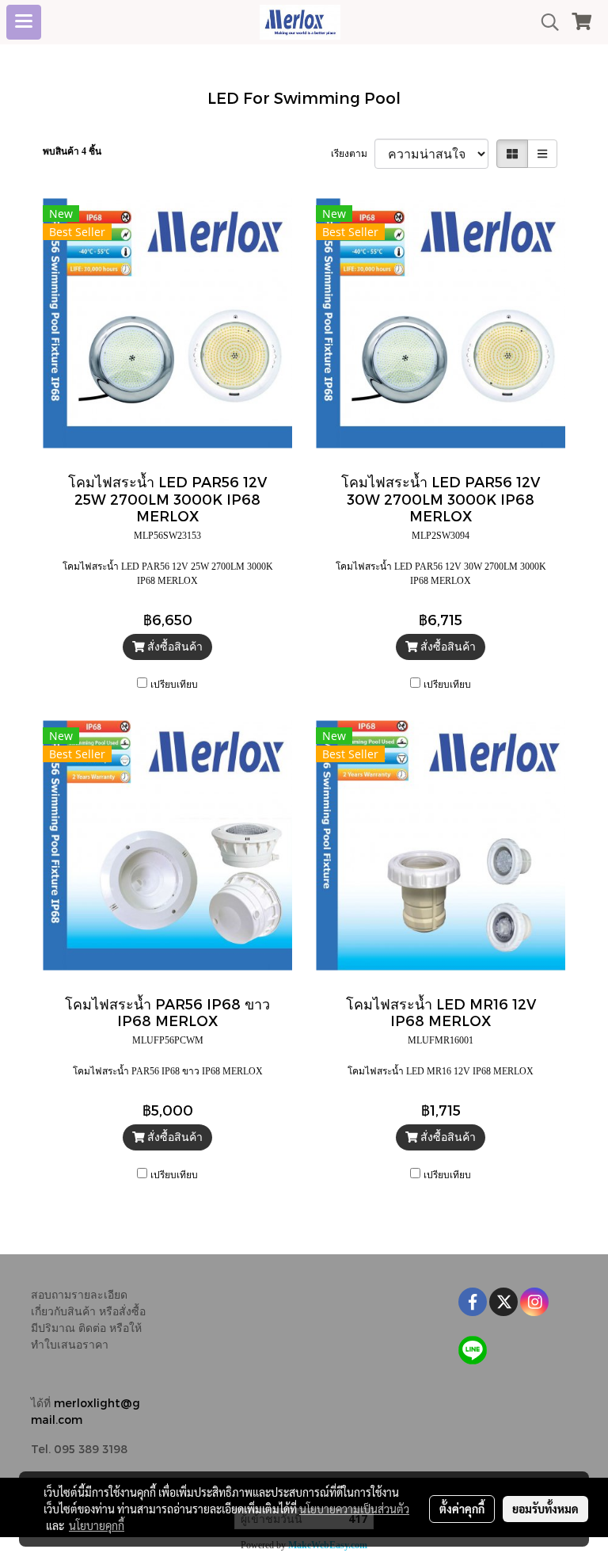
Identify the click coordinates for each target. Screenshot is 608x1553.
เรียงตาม (352, 153)
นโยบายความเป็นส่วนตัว (354, 1508)
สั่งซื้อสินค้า (173, 647)
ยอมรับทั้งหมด (545, 1508)
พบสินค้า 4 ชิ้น (72, 151)
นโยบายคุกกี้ (96, 1525)
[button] (544, 22)
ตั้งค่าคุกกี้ (461, 1508)
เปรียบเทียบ (174, 684)
